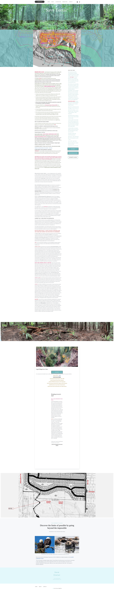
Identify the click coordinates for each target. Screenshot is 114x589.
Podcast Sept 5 (57, 142)
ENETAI (45, 173)
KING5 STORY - (57, 375)
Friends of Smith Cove (75, 108)
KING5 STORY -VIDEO (71, 70)
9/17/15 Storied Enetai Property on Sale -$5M (57, 378)
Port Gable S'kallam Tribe (48, 243)
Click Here (43, 132)
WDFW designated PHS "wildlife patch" (44, 196)
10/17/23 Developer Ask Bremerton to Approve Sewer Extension (57, 383)
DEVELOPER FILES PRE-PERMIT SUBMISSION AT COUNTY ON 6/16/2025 (47, 135)
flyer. (55, 124)
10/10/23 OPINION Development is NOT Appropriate (57, 381)
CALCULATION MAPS (54, 246)
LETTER (40, 78)
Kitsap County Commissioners (41, 116)
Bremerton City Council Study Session (41, 130)
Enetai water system (56, 180)
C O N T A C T (45, 586)
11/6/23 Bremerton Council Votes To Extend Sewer (57, 384)
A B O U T (40, 586)
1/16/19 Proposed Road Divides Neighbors (57, 380)
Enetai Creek (43, 178)
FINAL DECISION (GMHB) (56, 146)
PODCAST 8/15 (48, 144)
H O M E (36, 586)
